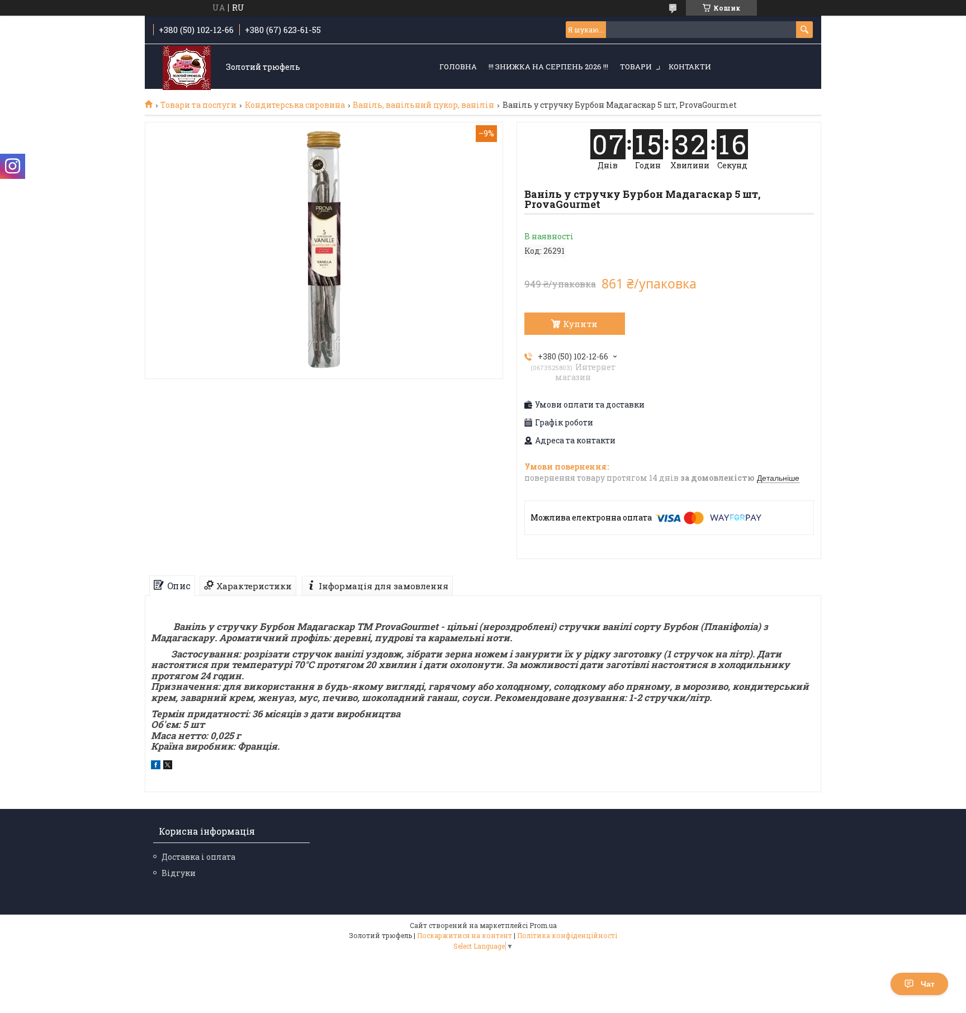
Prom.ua (543, 925)
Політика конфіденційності (567, 935)
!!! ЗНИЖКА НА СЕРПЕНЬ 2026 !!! (548, 66)
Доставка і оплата (198, 856)
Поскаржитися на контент (464, 935)
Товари (636, 66)
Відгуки (179, 873)
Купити (580, 323)
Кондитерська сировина (295, 105)
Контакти (690, 66)
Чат (928, 983)
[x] (167, 766)
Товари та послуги (198, 105)
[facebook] (155, 766)
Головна (458, 66)
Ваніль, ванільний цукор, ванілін (423, 105)
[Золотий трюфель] (187, 67)
